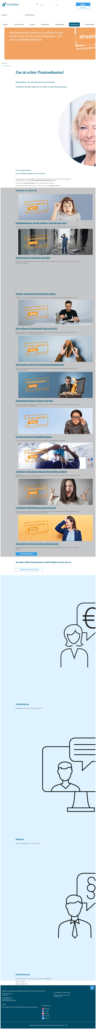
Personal (32, 24)
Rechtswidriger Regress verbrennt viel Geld (34, 401)
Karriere (8, 1007)
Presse (11, 1007)
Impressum (35, 1007)
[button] (17, 984)
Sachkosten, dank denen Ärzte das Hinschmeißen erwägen (41, 472)
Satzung (24, 1007)
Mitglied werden (82, 5)
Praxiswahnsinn (74, 24)
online (24, 843)
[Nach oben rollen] (92, 988)
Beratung (4, 15)
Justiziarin (47, 978)
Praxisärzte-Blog (89, 24)
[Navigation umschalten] (90, 3)
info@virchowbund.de (10, 1000)
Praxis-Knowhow (19, 24)
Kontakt (20, 1007)
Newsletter (16, 1007)
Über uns (4, 1007)
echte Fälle (31, 179)
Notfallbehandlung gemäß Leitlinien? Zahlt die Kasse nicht (41, 223)
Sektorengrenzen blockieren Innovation (33, 258)
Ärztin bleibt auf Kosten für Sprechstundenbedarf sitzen (40, 365)
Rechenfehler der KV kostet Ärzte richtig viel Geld (37, 544)
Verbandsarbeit (59, 24)
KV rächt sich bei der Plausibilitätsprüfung (34, 437)
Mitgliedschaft (45, 24)
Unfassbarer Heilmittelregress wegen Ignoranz (36, 508)
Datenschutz (29, 1007)
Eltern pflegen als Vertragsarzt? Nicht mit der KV (36, 329)
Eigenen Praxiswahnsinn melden (29, 569)
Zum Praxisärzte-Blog (26, 553)
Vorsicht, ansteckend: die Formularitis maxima (36, 294)
